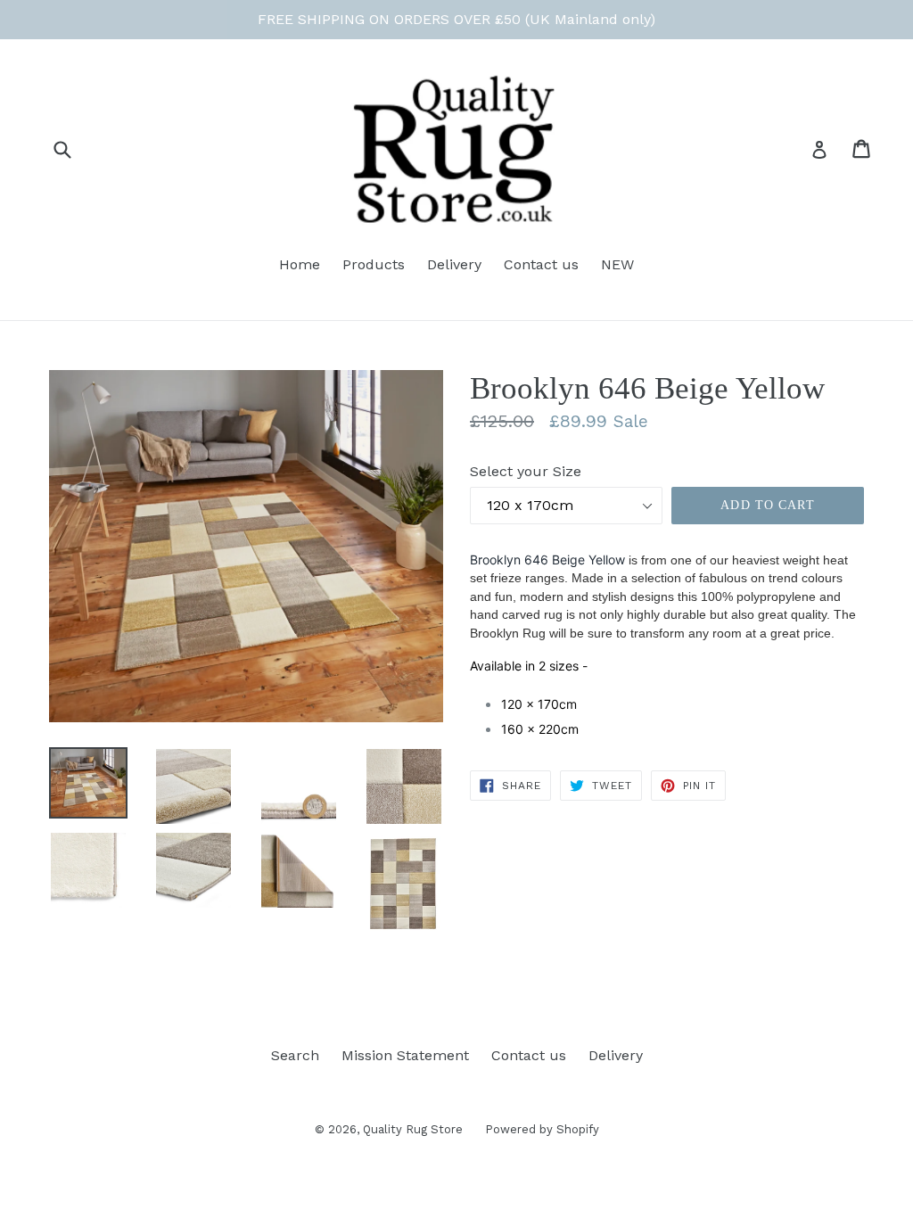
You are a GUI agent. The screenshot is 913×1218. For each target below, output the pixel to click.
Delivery (454, 264)
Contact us (541, 264)
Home (299, 264)
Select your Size (525, 471)
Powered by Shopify (542, 1129)
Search (295, 1055)
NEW (617, 264)
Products (373, 264)
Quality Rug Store (413, 1129)
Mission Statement (405, 1055)
